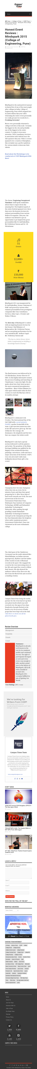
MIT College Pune (19, 963)
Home (8, 21)
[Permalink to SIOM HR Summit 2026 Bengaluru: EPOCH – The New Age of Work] (18, 803)
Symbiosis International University (13, 975)
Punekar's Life (9, 970)
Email (6, 885)
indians (15, 961)
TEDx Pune (12, 980)
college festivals (20, 950)
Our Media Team (10, 1011)
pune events (20, 968)
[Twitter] (19, 779)
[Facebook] (15, 779)
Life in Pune (21, 961)
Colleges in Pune (16, 21)
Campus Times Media (26, 1067)
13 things (8, 945)
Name (7, 880)
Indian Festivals (9, 961)
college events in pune (10, 950)
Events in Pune (26, 957)
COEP (20, 945)
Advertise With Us (10, 1005)
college (25, 945)
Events (20, 957)
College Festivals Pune (11, 952)
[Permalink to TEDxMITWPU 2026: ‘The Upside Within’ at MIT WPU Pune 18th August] (18, 826)
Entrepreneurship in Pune (11, 957)
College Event (9, 947)
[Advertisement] (18, 180)
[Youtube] (22, 779)
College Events (16, 947)
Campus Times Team (14, 46)
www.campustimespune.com (15, 774)
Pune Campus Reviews (11, 968)
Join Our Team (10, 1002)
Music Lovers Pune (22, 966)
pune (29, 966)
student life (8, 973)
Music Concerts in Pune (11, 966)
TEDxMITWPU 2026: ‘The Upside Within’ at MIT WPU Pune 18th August (17, 828)
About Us (8, 1000)
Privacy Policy (9, 1017)
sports (26, 970)
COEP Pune (26, 21)
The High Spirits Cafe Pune (22, 980)
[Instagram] (17, 779)
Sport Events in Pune (18, 970)
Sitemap (8, 1014)
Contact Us (9, 1020)
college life (27, 952)
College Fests (20, 952)
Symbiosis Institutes (22, 973)
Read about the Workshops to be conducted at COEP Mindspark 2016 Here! (18, 156)
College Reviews (9, 954)
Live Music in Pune (10, 963)
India (22, 959)
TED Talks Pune (23, 977)
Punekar (26, 968)
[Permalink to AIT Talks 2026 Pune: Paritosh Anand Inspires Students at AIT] (18, 848)
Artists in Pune (14, 945)
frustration (8, 959)
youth (18, 982)
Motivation (27, 963)
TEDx (7, 980)
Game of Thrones (16, 959)
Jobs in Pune (9, 1008)
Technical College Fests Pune (12, 977)
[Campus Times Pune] (18, 7)
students (14, 973)
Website (7, 890)
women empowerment (10, 982)
